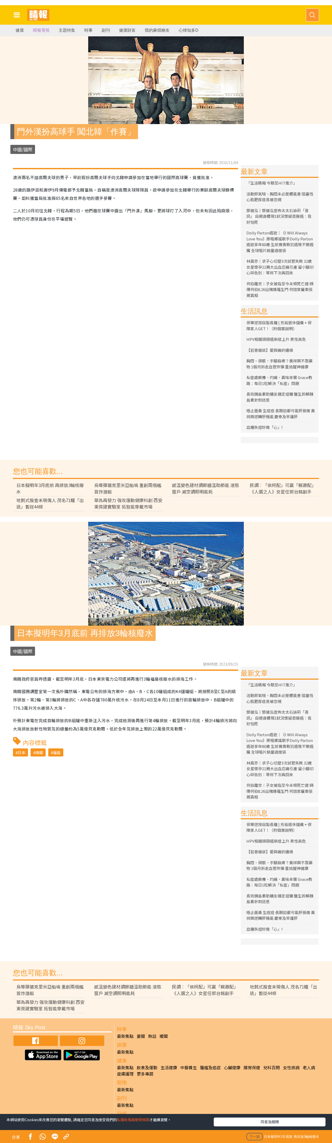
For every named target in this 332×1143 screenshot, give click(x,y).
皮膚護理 (125, 1074)
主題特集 (67, 30)
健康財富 (127, 30)
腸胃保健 (252, 1067)
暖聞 (164, 1036)
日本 (21, 752)
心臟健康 (232, 1067)
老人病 (309, 1067)
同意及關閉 (270, 1121)
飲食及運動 (147, 1067)
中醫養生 (188, 1067)
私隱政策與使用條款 (133, 1119)
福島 (57, 752)
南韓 (39, 752)
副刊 (106, 30)
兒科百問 (271, 1067)
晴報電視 (41, 30)
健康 (20, 30)
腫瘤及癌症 (210, 1067)
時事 (88, 30)
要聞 (141, 1036)
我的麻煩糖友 (157, 30)
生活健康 (169, 1067)
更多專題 (145, 1074)
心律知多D (188, 30)
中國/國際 (22, 149)
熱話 (152, 1036)
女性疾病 (291, 1067)
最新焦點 (125, 1036)
